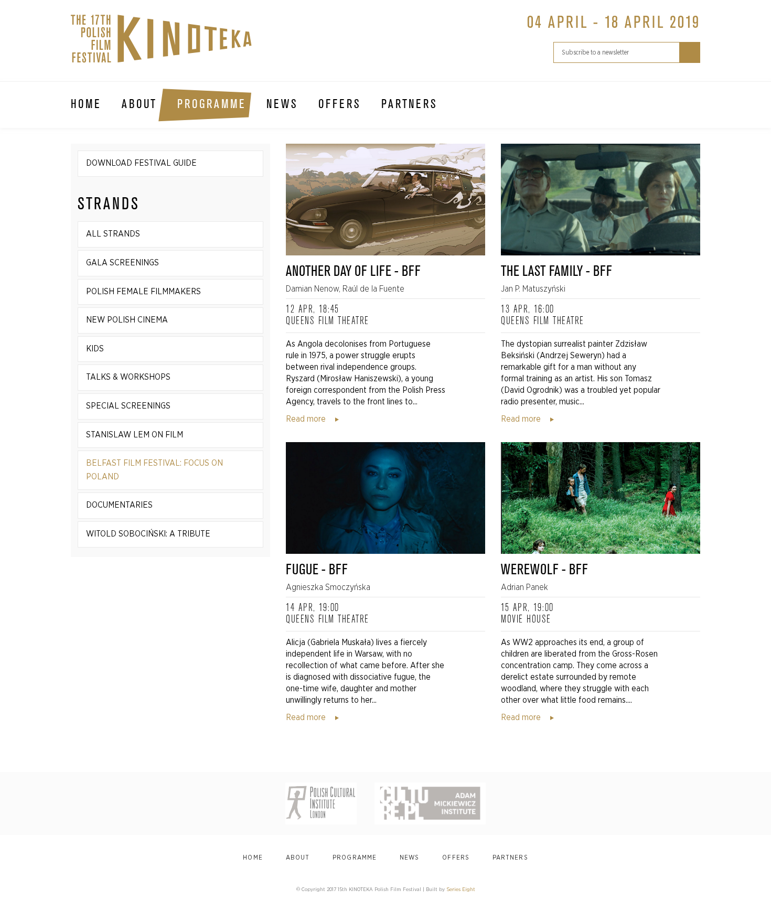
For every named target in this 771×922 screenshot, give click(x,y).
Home (86, 104)
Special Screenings (128, 406)
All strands (113, 234)
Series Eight (460, 889)
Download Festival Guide (141, 163)
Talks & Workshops (128, 377)
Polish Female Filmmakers (143, 291)
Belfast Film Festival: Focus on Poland (154, 470)
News (282, 104)
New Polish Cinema (127, 320)
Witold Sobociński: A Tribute (148, 534)
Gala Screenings (122, 263)
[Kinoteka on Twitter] (664, 104)
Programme (211, 104)
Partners (409, 104)
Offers (339, 104)
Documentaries (119, 505)
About (139, 104)
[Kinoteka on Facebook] (636, 104)
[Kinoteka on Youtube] (693, 104)
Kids (95, 349)
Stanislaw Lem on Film (134, 435)
